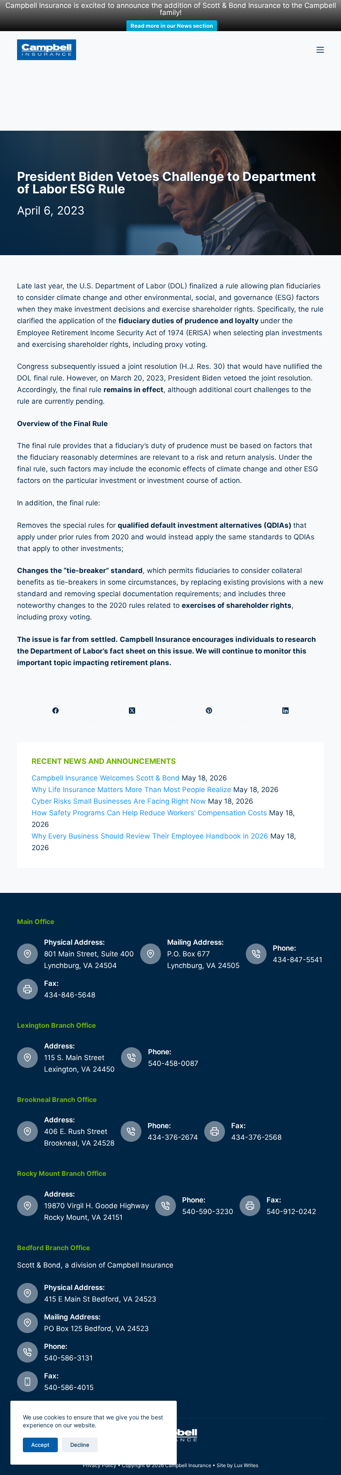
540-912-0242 (291, 1211)
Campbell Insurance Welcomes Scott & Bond (106, 778)
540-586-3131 (68, 1358)
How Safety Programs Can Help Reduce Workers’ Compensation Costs (149, 813)
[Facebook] (55, 711)
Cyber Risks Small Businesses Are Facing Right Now (119, 801)
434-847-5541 (297, 960)
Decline (79, 1444)
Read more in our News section (172, 25)
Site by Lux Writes (237, 1465)
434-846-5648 (69, 995)
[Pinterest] (209, 711)
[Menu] (320, 50)
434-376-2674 (173, 1137)
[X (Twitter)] (132, 711)
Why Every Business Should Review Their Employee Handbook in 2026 (150, 836)
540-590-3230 (207, 1211)
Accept (40, 1444)
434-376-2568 (256, 1137)
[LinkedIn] (285, 711)
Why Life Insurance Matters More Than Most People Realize (131, 789)
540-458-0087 (173, 1063)
